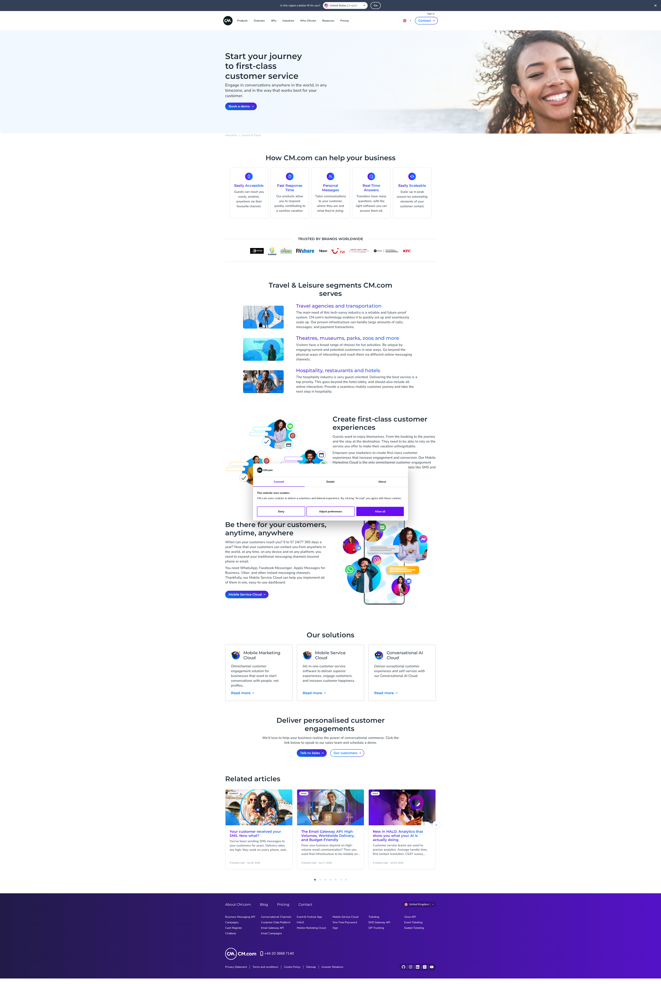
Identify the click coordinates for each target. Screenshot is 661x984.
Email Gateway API (272, 928)
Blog (264, 904)
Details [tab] (330, 481)
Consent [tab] (279, 481)
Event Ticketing (413, 922)
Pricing (344, 20)
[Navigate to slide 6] (335, 879)
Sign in (430, 13)
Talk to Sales (310, 753)
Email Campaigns (271, 933)
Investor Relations (332, 967)
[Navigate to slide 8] (346, 879)
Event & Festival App (309, 917)
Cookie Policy (292, 967)
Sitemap (311, 967)
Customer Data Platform (275, 922)
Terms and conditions (265, 967)
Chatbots (230, 933)
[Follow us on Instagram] (410, 967)
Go (375, 5)
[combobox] (345, 5)
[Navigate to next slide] (436, 825)
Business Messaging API (240, 917)
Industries (231, 135)
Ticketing (373, 917)
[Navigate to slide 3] (320, 879)
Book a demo (239, 106)
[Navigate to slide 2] (315, 879)
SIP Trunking (376, 928)
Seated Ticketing (414, 928)
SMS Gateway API (379, 922)
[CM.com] (228, 20)
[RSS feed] (424, 967)
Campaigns (232, 922)
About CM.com (238, 904)
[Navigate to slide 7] (340, 879)
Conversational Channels (276, 917)
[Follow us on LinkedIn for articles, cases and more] (417, 967)
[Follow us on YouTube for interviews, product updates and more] (431, 967)
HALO (300, 922)
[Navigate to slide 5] (330, 879)
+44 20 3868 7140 (279, 953)
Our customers (345, 753)
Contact (424, 21)
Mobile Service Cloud (245, 594)
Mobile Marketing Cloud (311, 928)
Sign (335, 928)
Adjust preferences (330, 511)
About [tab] (382, 481)
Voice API (410, 917)
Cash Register (233, 928)
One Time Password (345, 922)
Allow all (380, 511)
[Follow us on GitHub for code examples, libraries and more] (403, 967)
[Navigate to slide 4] (325, 879)
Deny (281, 511)
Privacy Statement (236, 967)
